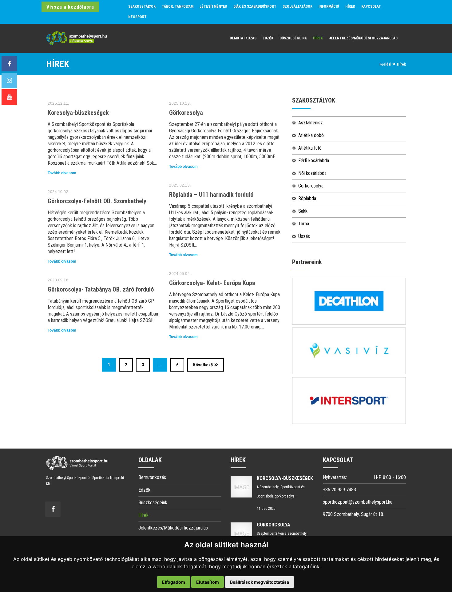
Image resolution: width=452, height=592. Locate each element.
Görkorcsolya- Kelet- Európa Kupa (212, 283)
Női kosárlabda (312, 173)
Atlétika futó (310, 148)
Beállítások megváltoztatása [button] (259, 582)
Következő (203, 364)
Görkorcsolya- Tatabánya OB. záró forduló (101, 289)
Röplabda (307, 198)
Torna (303, 224)
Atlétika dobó (311, 135)
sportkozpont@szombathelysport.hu (357, 502)
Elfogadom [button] (173, 582)
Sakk (302, 211)
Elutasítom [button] (207, 582)
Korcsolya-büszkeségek (78, 112)
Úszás (304, 236)
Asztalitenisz (310, 123)
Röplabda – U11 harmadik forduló (211, 194)
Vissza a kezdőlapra (70, 7)
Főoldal (385, 64)
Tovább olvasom (62, 173)
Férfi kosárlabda (313, 160)
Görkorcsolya (186, 112)
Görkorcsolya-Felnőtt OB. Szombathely (97, 201)
